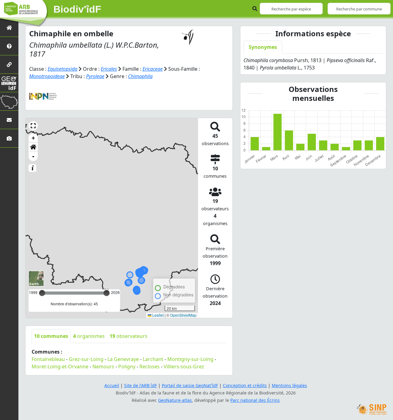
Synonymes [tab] (263, 47)
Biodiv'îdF (77, 9)
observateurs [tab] (128, 336)
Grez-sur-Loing (86, 359)
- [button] (33, 156)
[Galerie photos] (9, 138)
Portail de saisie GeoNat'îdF (190, 385)
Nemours (103, 366)
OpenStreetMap (183, 315)
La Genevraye (123, 359)
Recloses (149, 366)
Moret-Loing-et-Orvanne (60, 366)
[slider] (106, 293)
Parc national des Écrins (255, 400)
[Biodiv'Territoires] (9, 101)
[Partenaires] (9, 64)
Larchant (153, 359)
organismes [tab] (89, 336)
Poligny (126, 366)
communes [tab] (51, 336)
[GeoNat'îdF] (9, 83)
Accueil (111, 385)
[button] (33, 125)
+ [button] (33, 138)
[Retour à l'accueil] (9, 27)
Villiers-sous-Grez (184, 366)
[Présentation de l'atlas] (9, 46)
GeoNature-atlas (175, 400)
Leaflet (157, 315)
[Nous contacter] (9, 120)
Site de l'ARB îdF (140, 385)
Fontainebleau (48, 359)
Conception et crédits (245, 385)
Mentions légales (289, 385)
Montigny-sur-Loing (190, 359)
